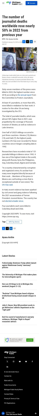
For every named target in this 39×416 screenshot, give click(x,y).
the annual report (24, 95)
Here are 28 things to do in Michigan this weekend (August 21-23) (17, 285)
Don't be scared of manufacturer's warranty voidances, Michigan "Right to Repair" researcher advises (18, 319)
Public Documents (10, 385)
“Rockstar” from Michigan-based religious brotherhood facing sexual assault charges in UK (19, 295)
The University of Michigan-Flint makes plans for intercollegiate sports (19, 275)
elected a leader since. (14, 201)
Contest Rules (8, 394)
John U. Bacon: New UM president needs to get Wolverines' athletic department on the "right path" (18, 307)
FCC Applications (9, 403)
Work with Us (8, 380)
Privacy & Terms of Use (11, 398)
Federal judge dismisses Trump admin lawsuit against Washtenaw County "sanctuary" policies (19, 265)
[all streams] (36, 413)
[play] (3, 413)
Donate (32, 3)
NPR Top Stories (14, 222)
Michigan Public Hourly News (13, 389)
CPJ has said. (7, 185)
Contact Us (7, 376)
